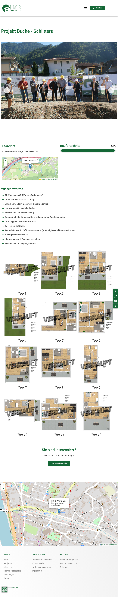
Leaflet (43, 179)
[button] (86, 8)
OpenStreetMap (52, 179)
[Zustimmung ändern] (4, 589)
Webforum (15, 587)
